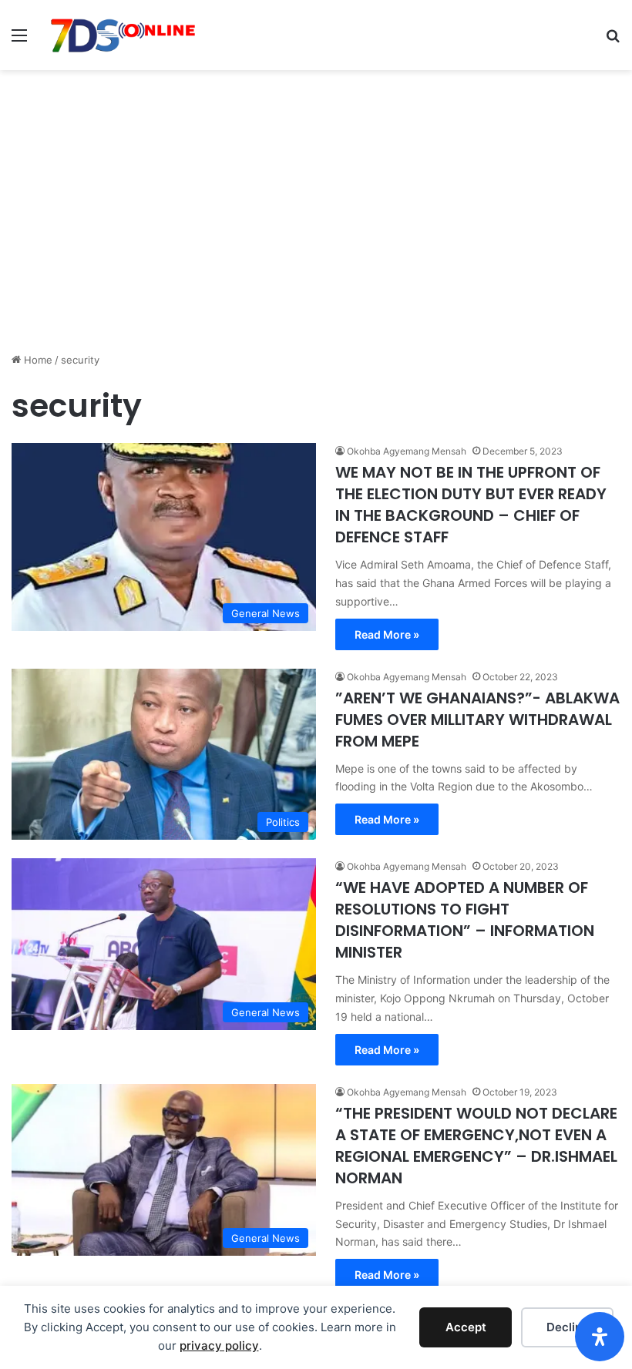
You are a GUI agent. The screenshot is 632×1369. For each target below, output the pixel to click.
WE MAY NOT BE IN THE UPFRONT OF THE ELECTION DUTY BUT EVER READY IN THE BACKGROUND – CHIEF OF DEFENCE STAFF (471, 504)
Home (36, 360)
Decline (567, 1327)
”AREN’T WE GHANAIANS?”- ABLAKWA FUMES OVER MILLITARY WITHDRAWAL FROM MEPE (477, 719)
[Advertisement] (316, 233)
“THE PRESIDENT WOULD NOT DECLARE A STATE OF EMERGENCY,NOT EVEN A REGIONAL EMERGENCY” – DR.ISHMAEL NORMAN (476, 1145)
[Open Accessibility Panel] (599, 1336)
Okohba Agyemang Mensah (406, 451)
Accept (465, 1327)
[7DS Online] (123, 35)
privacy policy (219, 1345)
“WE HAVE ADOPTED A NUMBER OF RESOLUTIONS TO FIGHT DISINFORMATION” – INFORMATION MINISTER (464, 920)
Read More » (387, 634)
